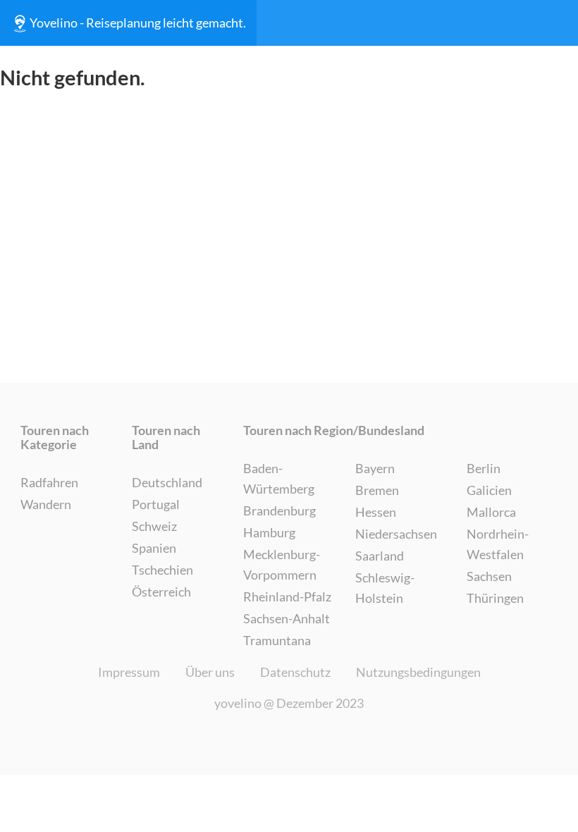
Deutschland (167, 482)
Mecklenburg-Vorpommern (281, 564)
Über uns (210, 672)
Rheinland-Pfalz (287, 596)
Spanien (154, 548)
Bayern (375, 468)
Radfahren (49, 482)
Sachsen (489, 576)
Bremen (377, 490)
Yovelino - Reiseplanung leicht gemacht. (138, 22)
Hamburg (269, 532)
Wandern (45, 504)
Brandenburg (279, 510)
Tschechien (162, 569)
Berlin (483, 468)
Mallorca (491, 512)
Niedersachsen (396, 534)
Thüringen (495, 598)
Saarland (379, 555)
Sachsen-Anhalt (286, 618)
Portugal (156, 504)
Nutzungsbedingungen (418, 672)
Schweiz (154, 526)
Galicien (489, 490)
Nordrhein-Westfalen (498, 544)
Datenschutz (295, 672)
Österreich (161, 591)
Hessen (375, 512)
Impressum (129, 672)
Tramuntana (277, 640)
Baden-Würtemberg (278, 478)
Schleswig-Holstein (384, 588)
